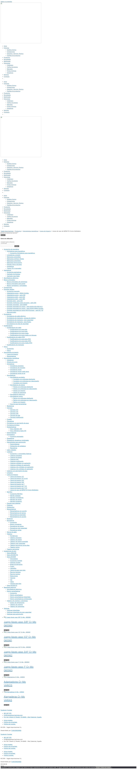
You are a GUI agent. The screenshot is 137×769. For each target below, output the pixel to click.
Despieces (10, 73)
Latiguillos (13, 568)
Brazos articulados (9, 280)
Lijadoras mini (14, 459)
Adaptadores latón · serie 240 (16, 297)
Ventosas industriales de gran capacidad (19, 612)
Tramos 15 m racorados (14, 268)
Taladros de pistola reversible (19, 541)
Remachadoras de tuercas (18, 513)
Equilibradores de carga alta (18, 329)
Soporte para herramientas (18, 404)
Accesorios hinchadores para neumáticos (22, 253)
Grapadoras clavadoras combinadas (18, 440)
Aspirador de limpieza (13, 274)
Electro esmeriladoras (13, 591)
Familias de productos (13, 55)
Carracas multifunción (16, 417)
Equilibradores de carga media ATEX (21, 343)
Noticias (6, 74)
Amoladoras (10, 364)
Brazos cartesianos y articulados (17, 285)
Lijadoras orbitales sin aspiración (20, 465)
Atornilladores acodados (17, 377)
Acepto (98, 767)
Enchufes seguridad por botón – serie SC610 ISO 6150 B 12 (24, 306)
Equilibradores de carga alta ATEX (20, 339)
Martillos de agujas (16, 499)
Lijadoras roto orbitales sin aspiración (21, 469)
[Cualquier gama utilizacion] (7, 242)
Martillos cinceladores (16, 497)
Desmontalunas (11, 432)
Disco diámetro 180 (16, 429)
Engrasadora (11, 434)
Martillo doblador (15, 495)
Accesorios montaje (16, 560)
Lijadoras (9, 452)
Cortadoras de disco (13, 425)
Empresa (6, 48)
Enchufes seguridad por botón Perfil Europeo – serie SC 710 (25, 310)
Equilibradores (8, 325)
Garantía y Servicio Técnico (15, 53)
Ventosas (6, 608)
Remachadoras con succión (18, 511)
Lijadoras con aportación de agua (17, 471)
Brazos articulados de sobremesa (17, 281)
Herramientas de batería (11, 352)
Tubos (12, 581)
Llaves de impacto (12, 354)
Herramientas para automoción (16, 442)
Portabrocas (14, 536)
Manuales (10, 69)
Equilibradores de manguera (15, 345)
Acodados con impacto (20, 383)
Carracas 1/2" (14, 409)
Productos (7, 57)
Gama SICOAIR (11, 557)
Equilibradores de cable (14, 327)
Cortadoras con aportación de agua (18, 423)
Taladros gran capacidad (17, 543)
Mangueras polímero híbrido (15, 259)
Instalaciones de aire (10, 551)
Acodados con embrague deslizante (24, 379)
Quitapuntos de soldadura (18, 446)
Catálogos (10, 65)
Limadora (10, 473)
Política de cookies (105, 767)
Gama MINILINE (11, 553)
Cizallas (9, 419)
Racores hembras (15, 572)
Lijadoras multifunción (16, 461)
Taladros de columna (16, 604)
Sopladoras (10, 266)
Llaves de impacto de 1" (17, 484)
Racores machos (15, 574)
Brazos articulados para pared (16, 283)
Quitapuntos (10, 507)
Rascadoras (13, 448)
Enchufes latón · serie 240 (15, 301)
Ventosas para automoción (15, 614)
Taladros (9, 534)
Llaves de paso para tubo (17, 570)
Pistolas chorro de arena (14, 264)
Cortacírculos (8, 287)
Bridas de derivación (16, 564)
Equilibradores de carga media (19, 333)
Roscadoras (10, 520)
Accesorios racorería (13, 291)
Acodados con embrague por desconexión (26, 381)
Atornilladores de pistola (17, 385)
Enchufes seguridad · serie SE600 (17, 304)
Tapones (12, 578)
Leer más (6, 630)
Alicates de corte (12, 362)
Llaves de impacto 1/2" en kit (19, 478)
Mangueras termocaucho (14, 262)
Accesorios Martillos (16, 494)
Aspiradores (7, 270)
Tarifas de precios (12, 67)
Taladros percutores (13, 549)
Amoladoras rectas (15, 369)
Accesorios (10, 348)
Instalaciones (11, 52)
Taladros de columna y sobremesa (17, 601)
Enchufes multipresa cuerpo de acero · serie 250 (21, 303)
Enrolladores (7, 314)
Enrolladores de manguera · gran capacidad (20, 320)
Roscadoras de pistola (17, 526)
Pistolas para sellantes (13, 503)
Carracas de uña (15, 415)
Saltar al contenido (6, 1)
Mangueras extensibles (14, 257)
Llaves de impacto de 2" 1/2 (18, 488)
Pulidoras (10, 505)
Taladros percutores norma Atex (19, 545)
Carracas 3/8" (14, 413)
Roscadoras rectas (15, 530)
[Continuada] (7, 243)
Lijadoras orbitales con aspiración (20, 463)
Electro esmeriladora (16, 595)
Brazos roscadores (15, 524)
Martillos (9, 492)
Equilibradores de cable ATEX (16, 337)
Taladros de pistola (16, 539)
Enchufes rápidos (9, 289)
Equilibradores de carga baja (18, 331)
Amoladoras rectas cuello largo (19, 371)
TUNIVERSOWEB (16, 730)
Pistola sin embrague (19, 392)
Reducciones (14, 576)
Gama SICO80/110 (12, 555)
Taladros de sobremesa (17, 606)
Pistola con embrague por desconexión (25, 388)
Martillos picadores (16, 501)
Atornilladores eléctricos (11, 278)
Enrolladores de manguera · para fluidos (19, 322)
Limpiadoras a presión (13, 255)
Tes (11, 580)
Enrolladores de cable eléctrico (16, 316)
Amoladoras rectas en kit (17, 373)
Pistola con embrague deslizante (23, 387)
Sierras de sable (12, 532)
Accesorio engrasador (16, 436)
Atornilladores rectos (16, 396)
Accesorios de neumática (11, 249)
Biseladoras (10, 406)
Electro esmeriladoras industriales (20, 597)
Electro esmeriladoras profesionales (21, 599)
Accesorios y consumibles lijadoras (20, 453)
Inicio (5, 46)
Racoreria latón (11, 312)
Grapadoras (10, 438)
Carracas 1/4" (14, 411)
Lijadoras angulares (16, 455)
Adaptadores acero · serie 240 (16, 295)
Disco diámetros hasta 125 (18, 431)
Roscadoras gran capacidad (18, 528)
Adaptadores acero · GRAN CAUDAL (18, 293)
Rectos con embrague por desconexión (25, 400)
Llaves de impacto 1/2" (17, 476)
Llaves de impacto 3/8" (17, 482)
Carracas (9, 408)
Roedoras (10, 518)
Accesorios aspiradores (14, 272)
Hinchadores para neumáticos (16, 251)
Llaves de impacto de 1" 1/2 (18, 486)
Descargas (7, 63)
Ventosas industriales (13, 610)
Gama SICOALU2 (12, 585)
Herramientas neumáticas (11, 358)
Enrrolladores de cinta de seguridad (17, 324)
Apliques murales (15, 562)
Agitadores (10, 360)
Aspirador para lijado (13, 276)
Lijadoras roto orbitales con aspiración (21, 467)
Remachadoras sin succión (18, 516)
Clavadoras (10, 421)
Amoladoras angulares (17, 366)
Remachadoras (11, 356)
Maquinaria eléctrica (10, 587)
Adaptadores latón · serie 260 (16, 299)
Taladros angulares (15, 537)
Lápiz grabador (11, 450)
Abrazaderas (14, 558)
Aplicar (16, 246)
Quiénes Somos (11, 50)
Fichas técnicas (11, 71)
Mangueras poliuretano (14, 260)
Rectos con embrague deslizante (23, 398)
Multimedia (7, 61)
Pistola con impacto (19, 390)
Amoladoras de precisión (17, 367)
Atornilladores (11, 375)
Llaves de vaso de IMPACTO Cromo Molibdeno (24, 490)
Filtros (6, 346)
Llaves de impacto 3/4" (17, 480)
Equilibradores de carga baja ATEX (20, 341)
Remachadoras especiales (18, 515)
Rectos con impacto (19, 402)
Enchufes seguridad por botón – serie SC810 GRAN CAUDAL (25, 308)
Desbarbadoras (11, 427)
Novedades (7, 59)
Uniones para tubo (15, 583)
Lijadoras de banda (16, 457)
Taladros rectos (15, 547)
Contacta (6, 76)
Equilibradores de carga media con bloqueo (23, 335)
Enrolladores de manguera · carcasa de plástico (21, 318)
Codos (12, 566)
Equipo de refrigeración (17, 602)
